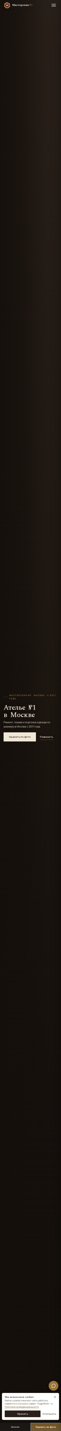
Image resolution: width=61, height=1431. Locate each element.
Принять (22, 1413)
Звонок (15, 1426)
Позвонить (46, 736)
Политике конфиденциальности (22, 1406)
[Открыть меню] (53, 5)
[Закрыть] (55, 1397)
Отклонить (49, 1413)
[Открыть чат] (53, 1386)
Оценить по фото (20, 736)
